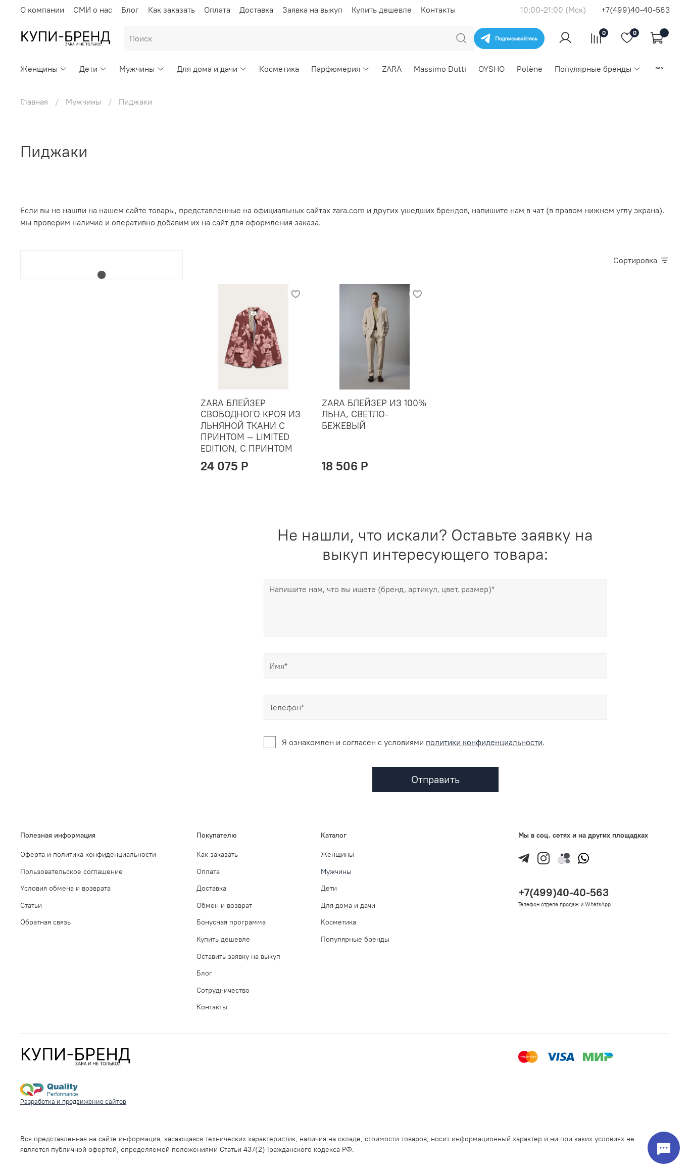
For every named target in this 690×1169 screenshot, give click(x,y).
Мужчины (137, 69)
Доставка (256, 10)
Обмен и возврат (224, 905)
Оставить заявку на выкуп (238, 956)
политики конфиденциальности (484, 742)
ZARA (392, 69)
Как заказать (171, 10)
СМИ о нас (92, 10)
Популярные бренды (593, 69)
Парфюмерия (335, 69)
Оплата (217, 10)
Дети (88, 69)
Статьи (31, 905)
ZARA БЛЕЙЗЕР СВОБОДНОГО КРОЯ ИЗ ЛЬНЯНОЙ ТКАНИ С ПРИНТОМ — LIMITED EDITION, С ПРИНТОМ (251, 425)
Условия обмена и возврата (65, 888)
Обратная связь (45, 922)
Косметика (279, 69)
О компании (42, 10)
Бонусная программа (231, 922)
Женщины (39, 69)
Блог (130, 10)
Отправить (435, 779)
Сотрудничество (223, 990)
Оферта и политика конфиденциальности (88, 854)
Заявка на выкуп (312, 10)
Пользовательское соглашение (71, 871)
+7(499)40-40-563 (635, 10)
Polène (530, 69)
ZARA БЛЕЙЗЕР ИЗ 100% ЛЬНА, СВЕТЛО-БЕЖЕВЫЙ (374, 414)
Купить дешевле (382, 10)
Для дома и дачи (207, 69)
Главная (34, 101)
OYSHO (491, 69)
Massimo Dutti (440, 69)
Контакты (438, 10)
